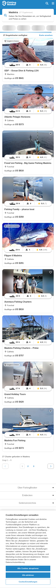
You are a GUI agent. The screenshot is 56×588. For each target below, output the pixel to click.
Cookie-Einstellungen (28, 582)
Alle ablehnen (28, 575)
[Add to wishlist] (50, 41)
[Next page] (51, 466)
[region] (28, 64)
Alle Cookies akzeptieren (28, 568)
